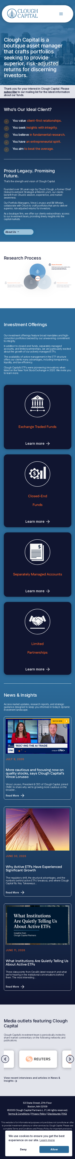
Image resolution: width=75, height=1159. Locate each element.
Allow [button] (54, 1149)
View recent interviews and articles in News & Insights (32, 1079)
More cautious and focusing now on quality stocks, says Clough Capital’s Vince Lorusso (35, 773)
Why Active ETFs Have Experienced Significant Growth (34, 868)
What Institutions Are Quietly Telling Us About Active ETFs (37, 963)
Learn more (34, 443)
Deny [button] (23, 1149)
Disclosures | (55, 1114)
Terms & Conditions (19, 1114)
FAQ (64, 1114)
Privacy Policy (38, 1114)
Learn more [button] (47, 1140)
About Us (10, 231)
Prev (5, 1059)
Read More (12, 795)
